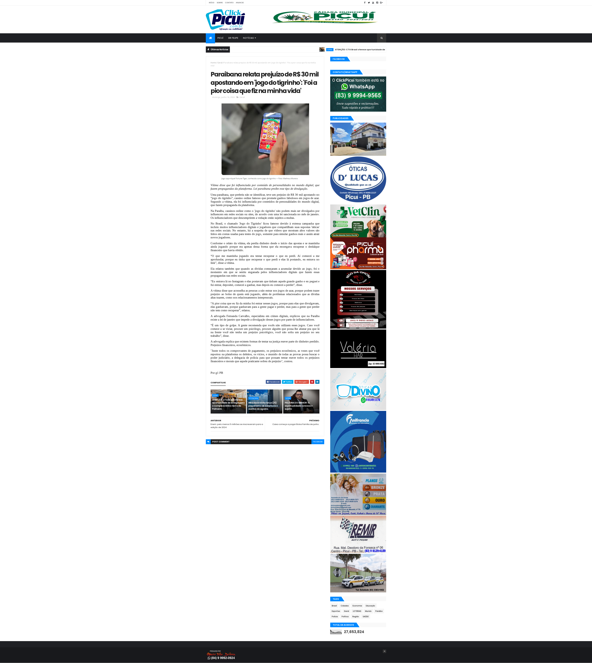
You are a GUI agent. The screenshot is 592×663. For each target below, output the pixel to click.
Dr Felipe (233, 37)
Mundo (368, 611)
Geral (300, 49)
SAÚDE (366, 616)
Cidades (345, 605)
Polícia (335, 616)
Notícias (248, 37)
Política (345, 616)
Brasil (334, 605)
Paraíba (378, 611)
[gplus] (381, 2)
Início (211, 3)
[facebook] (364, 2)
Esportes (336, 611)
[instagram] (377, 2)
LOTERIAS (357, 611)
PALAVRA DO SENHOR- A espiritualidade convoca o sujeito (299, 405)
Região (355, 616)
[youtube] (373, 2)
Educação (370, 605)
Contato (229, 3)
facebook (318, 441)
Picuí (220, 37)
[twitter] (369, 2)
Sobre (220, 3)
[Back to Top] (384, 651)
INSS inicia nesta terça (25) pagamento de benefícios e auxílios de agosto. (263, 405)
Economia (253, 398)
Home (213, 62)
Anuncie (240, 3)
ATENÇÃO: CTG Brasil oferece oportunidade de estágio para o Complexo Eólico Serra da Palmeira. (358, 49)
